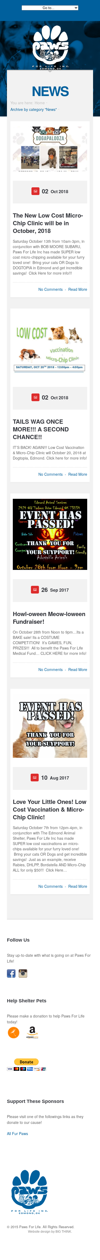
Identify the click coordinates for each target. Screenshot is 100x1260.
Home (40, 102)
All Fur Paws (17, 1133)
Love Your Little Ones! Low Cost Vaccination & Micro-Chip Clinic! (49, 809)
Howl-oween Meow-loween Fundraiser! (49, 617)
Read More (77, 289)
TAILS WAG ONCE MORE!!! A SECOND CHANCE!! (41, 429)
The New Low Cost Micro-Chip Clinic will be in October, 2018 (48, 223)
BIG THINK (63, 1231)
